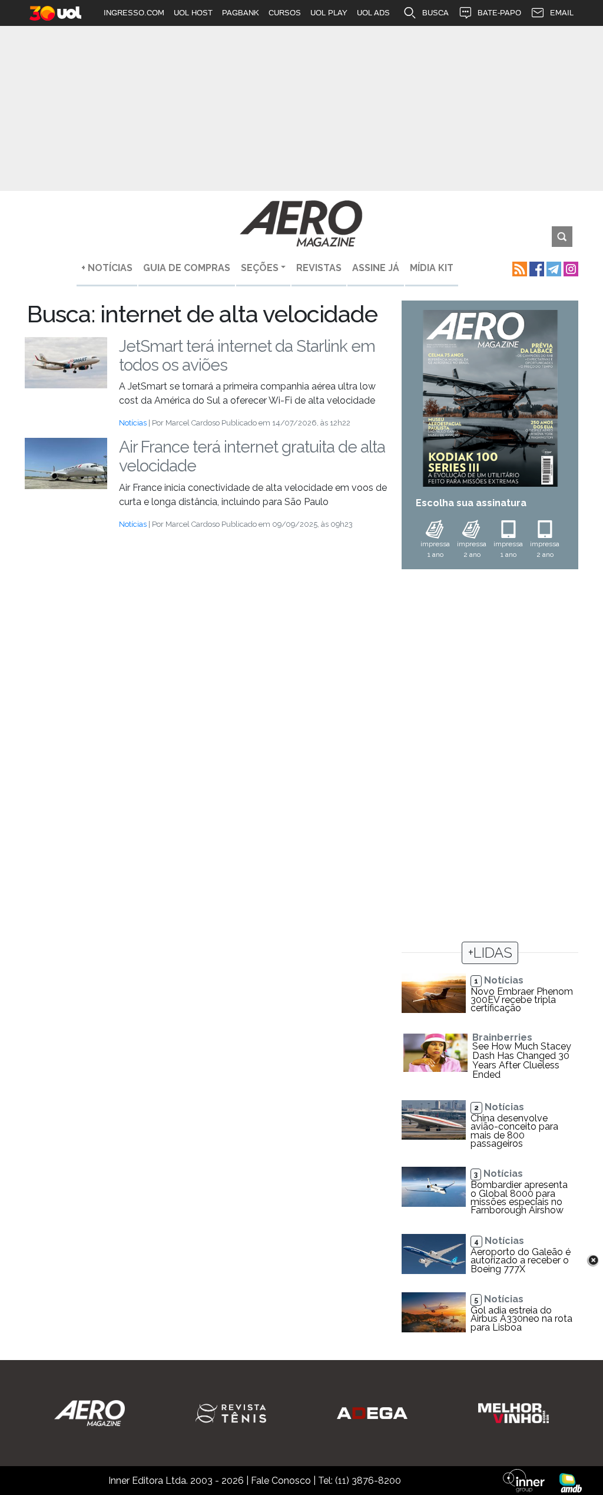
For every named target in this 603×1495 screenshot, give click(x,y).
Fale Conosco (281, 1480)
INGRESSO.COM (134, 12)
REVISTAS (319, 267)
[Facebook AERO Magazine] (535, 267)
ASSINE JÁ (375, 267)
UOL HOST (193, 12)
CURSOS (285, 12)
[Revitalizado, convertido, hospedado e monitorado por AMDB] (570, 1482)
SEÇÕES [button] (260, 267)
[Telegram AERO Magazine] (552, 267)
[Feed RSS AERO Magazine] (518, 267)
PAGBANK (240, 12)
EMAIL (562, 12)
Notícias (133, 422)
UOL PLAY (328, 12)
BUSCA (435, 12)
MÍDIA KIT (431, 267)
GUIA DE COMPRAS (186, 267)
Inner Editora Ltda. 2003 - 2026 (176, 1480)
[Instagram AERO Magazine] (569, 267)
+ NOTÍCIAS (106, 267)
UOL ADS (373, 12)
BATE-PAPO (499, 12)
